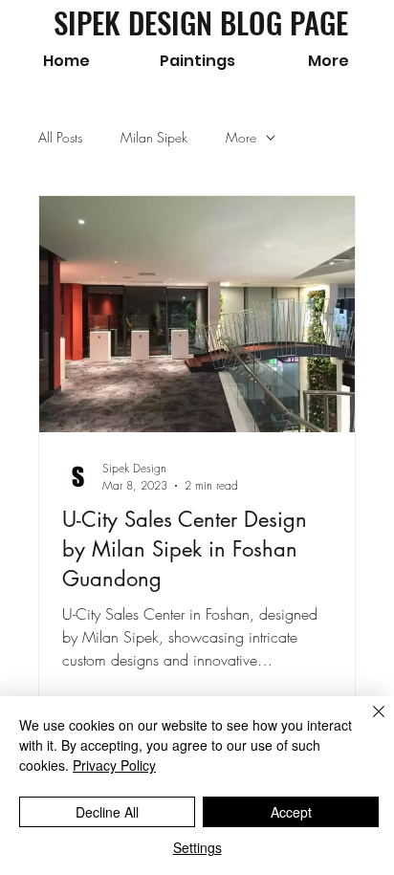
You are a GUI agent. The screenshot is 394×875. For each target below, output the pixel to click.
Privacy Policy (114, 765)
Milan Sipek (153, 137)
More (241, 137)
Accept (291, 811)
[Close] (367, 723)
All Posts (60, 137)
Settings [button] (197, 847)
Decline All (107, 811)
